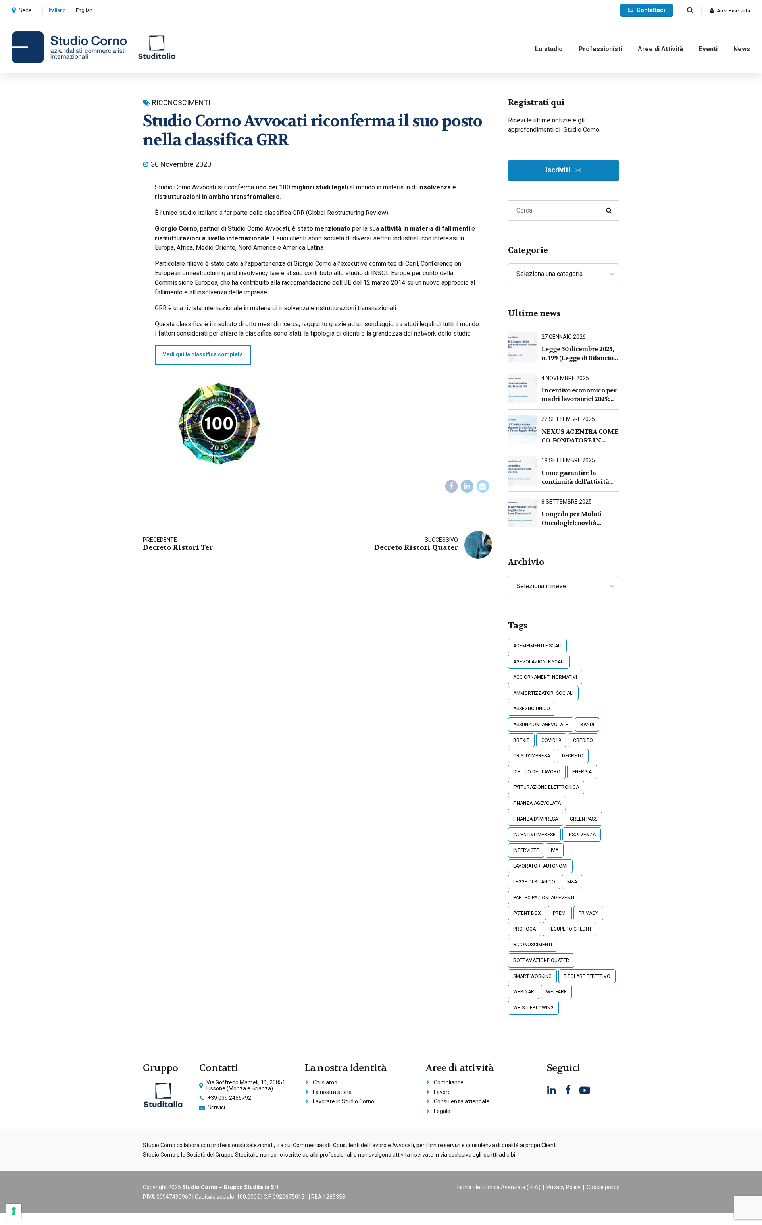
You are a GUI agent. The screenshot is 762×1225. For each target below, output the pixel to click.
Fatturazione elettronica (546, 787)
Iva (554, 850)
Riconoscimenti (181, 103)
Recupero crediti (569, 929)
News (741, 49)
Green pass (583, 819)
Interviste (526, 850)
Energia (582, 772)
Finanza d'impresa (535, 819)
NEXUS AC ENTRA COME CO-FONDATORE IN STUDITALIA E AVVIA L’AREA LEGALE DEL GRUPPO (579, 436)
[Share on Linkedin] (467, 486)
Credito (583, 740)
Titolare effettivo (587, 976)
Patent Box (527, 913)
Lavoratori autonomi (540, 866)
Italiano (57, 10)
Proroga (524, 929)
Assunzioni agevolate (540, 724)
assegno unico (531, 708)
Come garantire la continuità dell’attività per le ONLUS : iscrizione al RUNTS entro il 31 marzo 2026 (578, 478)
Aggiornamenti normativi (545, 677)
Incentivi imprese (534, 834)
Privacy (588, 913)
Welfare (556, 992)
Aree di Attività (660, 49)
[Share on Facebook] (451, 486)
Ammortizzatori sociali (543, 693)
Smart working (532, 976)
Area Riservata (733, 11)
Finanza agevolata (537, 803)
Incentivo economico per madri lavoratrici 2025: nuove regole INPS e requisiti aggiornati (578, 395)
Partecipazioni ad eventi (543, 897)
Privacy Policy (563, 1187)
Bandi (587, 724)
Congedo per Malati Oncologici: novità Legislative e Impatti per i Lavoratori (580, 518)
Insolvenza (582, 834)
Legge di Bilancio (534, 882)
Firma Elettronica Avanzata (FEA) (499, 1187)
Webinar (523, 992)
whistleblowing (533, 1008)
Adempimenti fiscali (537, 646)
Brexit (521, 740)
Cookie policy (603, 1187)
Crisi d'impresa (531, 756)
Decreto (572, 756)
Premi (560, 913)
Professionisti (600, 49)
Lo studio (549, 49)
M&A (572, 882)
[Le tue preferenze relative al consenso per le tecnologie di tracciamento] (13, 1211)
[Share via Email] (483, 486)
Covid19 (551, 740)
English (84, 10)
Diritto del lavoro (536, 772)
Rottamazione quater (541, 960)
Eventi (708, 49)
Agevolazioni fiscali (538, 662)
